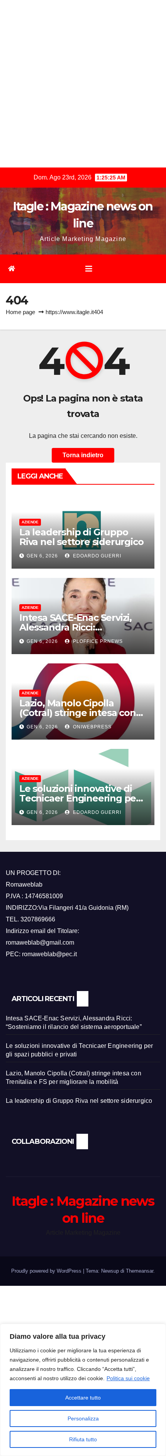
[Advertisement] (83, 83)
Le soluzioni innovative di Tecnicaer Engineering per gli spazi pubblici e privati (79, 798)
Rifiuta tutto (83, 1439)
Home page (20, 312)
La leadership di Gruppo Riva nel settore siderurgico (81, 536)
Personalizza (83, 1418)
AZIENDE (30, 522)
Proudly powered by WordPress (47, 1271)
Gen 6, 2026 (42, 556)
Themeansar (139, 1271)
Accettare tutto (83, 1397)
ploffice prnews (97, 641)
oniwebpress (91, 727)
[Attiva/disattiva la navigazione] (88, 268)
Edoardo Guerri (96, 556)
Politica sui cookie (128, 1378)
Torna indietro (83, 455)
